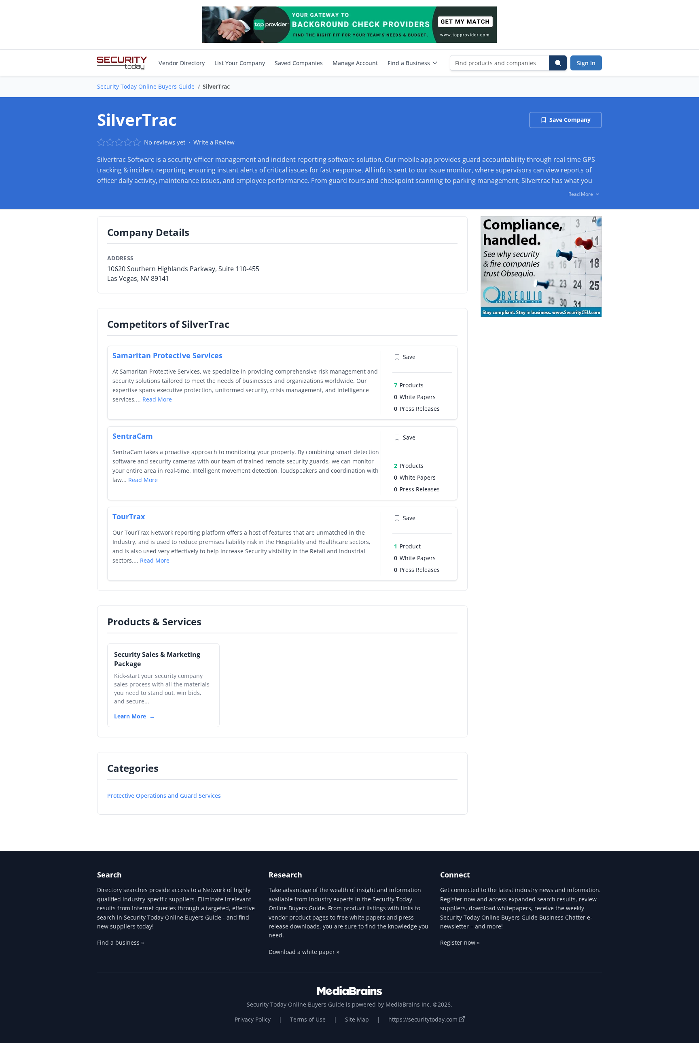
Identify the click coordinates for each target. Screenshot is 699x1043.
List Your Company (239, 63)
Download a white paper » (304, 952)
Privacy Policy (253, 1019)
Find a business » (120, 942)
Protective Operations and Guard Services (164, 795)
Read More (157, 399)
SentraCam (132, 436)
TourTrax (128, 516)
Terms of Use (308, 1019)
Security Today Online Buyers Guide (146, 86)
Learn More (130, 716)
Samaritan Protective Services (167, 355)
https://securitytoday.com (423, 1019)
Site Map (357, 1019)
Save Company (570, 119)
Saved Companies (299, 63)
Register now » (460, 942)
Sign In (586, 63)
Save (409, 357)
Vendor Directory (182, 63)
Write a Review (214, 142)
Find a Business (409, 63)
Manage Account (355, 63)
